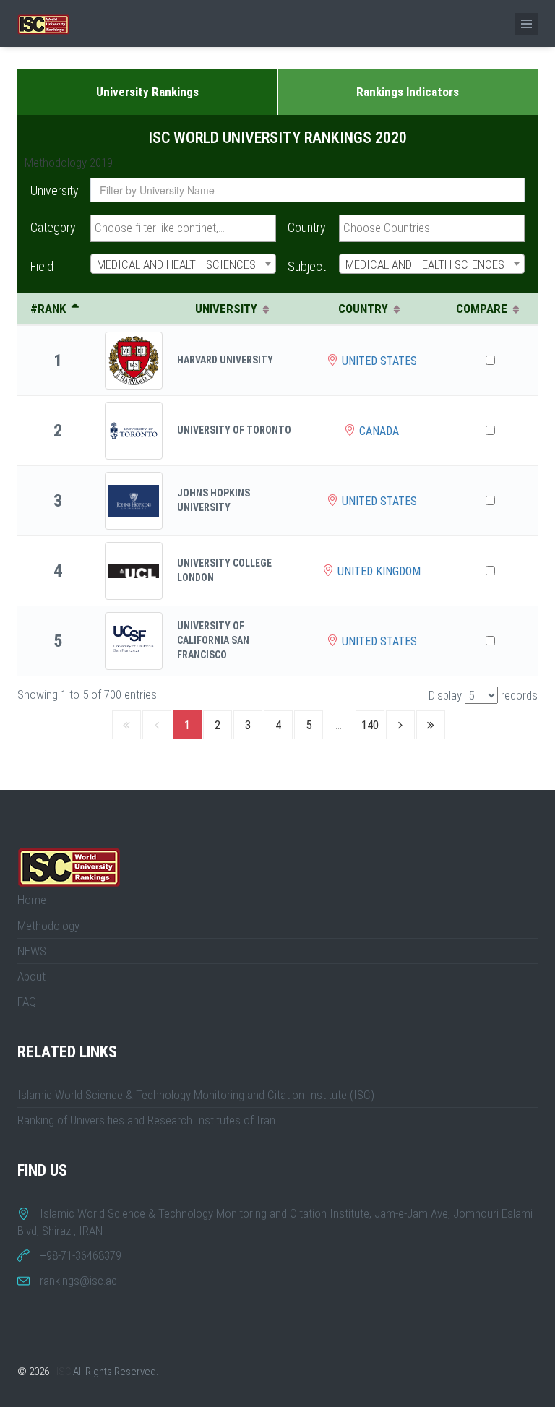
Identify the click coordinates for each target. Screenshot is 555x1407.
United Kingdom (379, 571)
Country (307, 227)
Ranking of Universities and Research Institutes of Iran (146, 1120)
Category (53, 227)
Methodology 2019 (69, 162)
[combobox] (183, 228)
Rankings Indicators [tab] (407, 92)
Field (41, 266)
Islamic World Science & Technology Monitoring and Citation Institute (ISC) (195, 1095)
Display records (483, 695)
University (54, 190)
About (31, 976)
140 (370, 725)
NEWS (31, 951)
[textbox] (183, 227)
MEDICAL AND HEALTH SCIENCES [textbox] (176, 264)
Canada (379, 431)
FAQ (26, 1001)
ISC (63, 1371)
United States (379, 361)
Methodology (48, 925)
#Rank (48, 308)
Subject (307, 266)
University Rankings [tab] (147, 92)
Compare (481, 308)
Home (31, 899)
